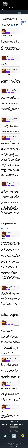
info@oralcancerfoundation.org (13, 25)
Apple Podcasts (24, 21)
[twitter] (11, 431)
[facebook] (13, 431)
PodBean (23, 25)
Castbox (23, 23)
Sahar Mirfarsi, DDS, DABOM (5, 228)
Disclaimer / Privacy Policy (14, 446)
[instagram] (15, 431)
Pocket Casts (24, 24)
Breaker (23, 22)
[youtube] (17, 431)
